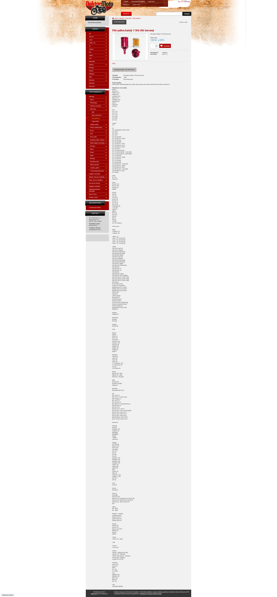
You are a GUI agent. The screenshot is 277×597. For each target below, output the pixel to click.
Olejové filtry (95, 121)
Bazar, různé (93, 194)
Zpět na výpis (183, 22)
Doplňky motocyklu (94, 174)
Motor (92, 100)
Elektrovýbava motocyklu (97, 143)
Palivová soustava (95, 106)
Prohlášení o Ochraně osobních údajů (151, 594)
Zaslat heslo (136, 4)
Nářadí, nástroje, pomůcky (96, 177)
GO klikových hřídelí (95, 207)
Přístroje (92, 146)
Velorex (91, 49)
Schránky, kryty (94, 161)
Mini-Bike (91, 80)
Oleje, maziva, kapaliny (96, 180)
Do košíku (167, 46)
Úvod (116, 18)
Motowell (91, 83)
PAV (90, 52)
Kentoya (91, 67)
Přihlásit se (126, 4)
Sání (93, 112)
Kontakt (152, 1)
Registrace (126, 14)
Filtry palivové (96, 118)
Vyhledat (187, 14)
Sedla (91, 155)
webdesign (94, 594)
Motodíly (91, 96)
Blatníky (92, 158)
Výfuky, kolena (94, 124)
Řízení (92, 152)
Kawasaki (92, 61)
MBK (90, 77)
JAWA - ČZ (92, 43)
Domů (126, 1)
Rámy (92, 149)
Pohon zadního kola (96, 127)
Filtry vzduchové (96, 115)
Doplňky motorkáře (94, 186)
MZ (90, 33)
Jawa (90, 40)
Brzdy (92, 130)
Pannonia (92, 86)
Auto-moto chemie (94, 183)
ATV (90, 58)
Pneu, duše (93, 137)
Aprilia (91, 55)
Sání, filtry (93, 109)
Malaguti (91, 74)
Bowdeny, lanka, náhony (97, 140)
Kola (91, 133)
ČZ (90, 46)
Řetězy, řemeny (94, 164)
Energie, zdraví (93, 197)
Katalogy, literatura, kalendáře (94, 190)
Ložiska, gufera (94, 168)
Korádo (91, 71)
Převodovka (93, 103)
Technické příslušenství (97, 171)
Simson (91, 36)
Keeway (91, 64)
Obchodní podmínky (138, 1)
